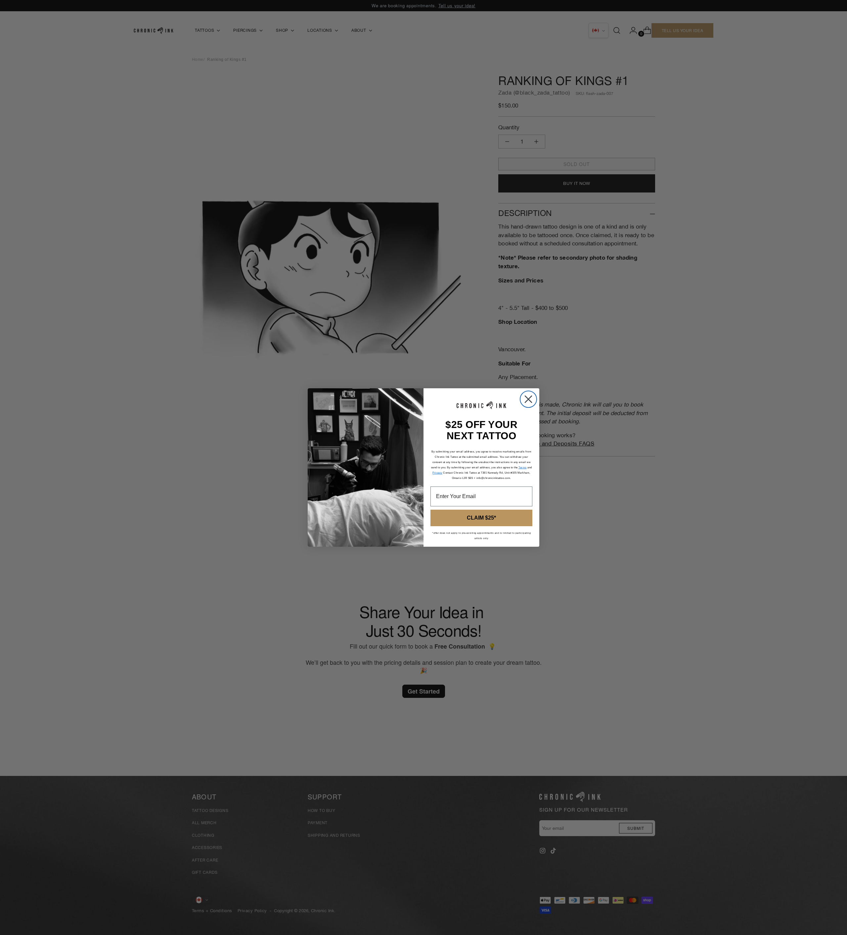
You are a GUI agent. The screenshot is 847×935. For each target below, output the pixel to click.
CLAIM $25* (481, 518)
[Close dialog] (528, 399)
